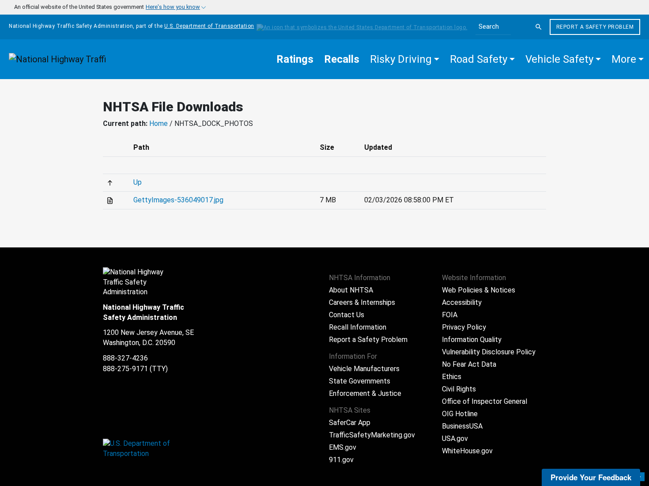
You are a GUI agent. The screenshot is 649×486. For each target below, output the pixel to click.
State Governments (359, 381)
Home (158, 123)
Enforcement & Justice (365, 393)
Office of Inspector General (484, 401)
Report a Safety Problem (595, 27)
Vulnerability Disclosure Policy (489, 352)
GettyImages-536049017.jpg (178, 200)
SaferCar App (349, 422)
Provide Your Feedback (591, 477)
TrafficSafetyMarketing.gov (372, 435)
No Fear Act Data (469, 364)
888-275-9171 (125, 368)
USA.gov (455, 438)
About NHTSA (351, 290)
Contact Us (346, 315)
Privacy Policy (464, 327)
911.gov (341, 460)
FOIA (449, 315)
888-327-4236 (125, 358)
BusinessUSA (462, 426)
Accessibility (462, 302)
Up (137, 182)
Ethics (451, 376)
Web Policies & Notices (478, 290)
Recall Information (357, 327)
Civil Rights (459, 389)
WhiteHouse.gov (467, 451)
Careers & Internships (362, 302)
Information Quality (472, 339)
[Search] (538, 27)
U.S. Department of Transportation (209, 26)
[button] (405, 59)
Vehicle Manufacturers (364, 368)
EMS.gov (342, 447)
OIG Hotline (460, 414)
